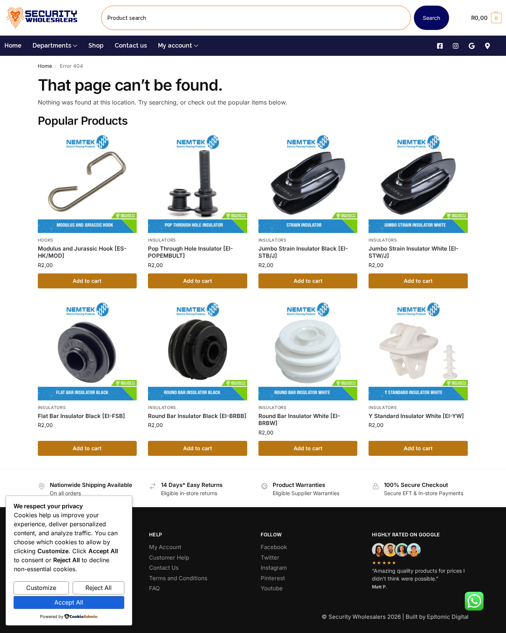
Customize (41, 587)
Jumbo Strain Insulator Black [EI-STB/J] (303, 252)
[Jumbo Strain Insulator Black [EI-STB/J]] (308, 183)
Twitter (270, 557)
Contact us (131, 45)
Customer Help (169, 557)
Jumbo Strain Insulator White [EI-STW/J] (413, 252)
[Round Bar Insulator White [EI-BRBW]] (308, 351)
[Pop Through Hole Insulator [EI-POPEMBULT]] (197, 183)
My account (175, 45)
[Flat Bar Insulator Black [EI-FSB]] (87, 351)
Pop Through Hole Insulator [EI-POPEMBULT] (190, 252)
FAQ (154, 588)
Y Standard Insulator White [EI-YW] (416, 416)
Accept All (68, 602)
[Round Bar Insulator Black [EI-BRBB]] (197, 351)
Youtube (272, 588)
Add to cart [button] (87, 281)
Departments (52, 45)
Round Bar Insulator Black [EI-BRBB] (197, 416)
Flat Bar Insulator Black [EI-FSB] (81, 416)
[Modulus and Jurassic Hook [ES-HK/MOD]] (87, 183)
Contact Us (164, 567)
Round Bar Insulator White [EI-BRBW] (299, 419)
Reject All (98, 587)
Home (12, 45)
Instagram (274, 567)
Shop (95, 45)
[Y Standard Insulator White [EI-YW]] (418, 351)
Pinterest (273, 578)
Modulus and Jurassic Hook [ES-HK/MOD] (82, 252)
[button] (486, 18)
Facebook (274, 547)
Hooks (46, 240)
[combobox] (256, 18)
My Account (165, 547)
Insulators (162, 240)
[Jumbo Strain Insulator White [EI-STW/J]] (418, 183)
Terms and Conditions (178, 578)
